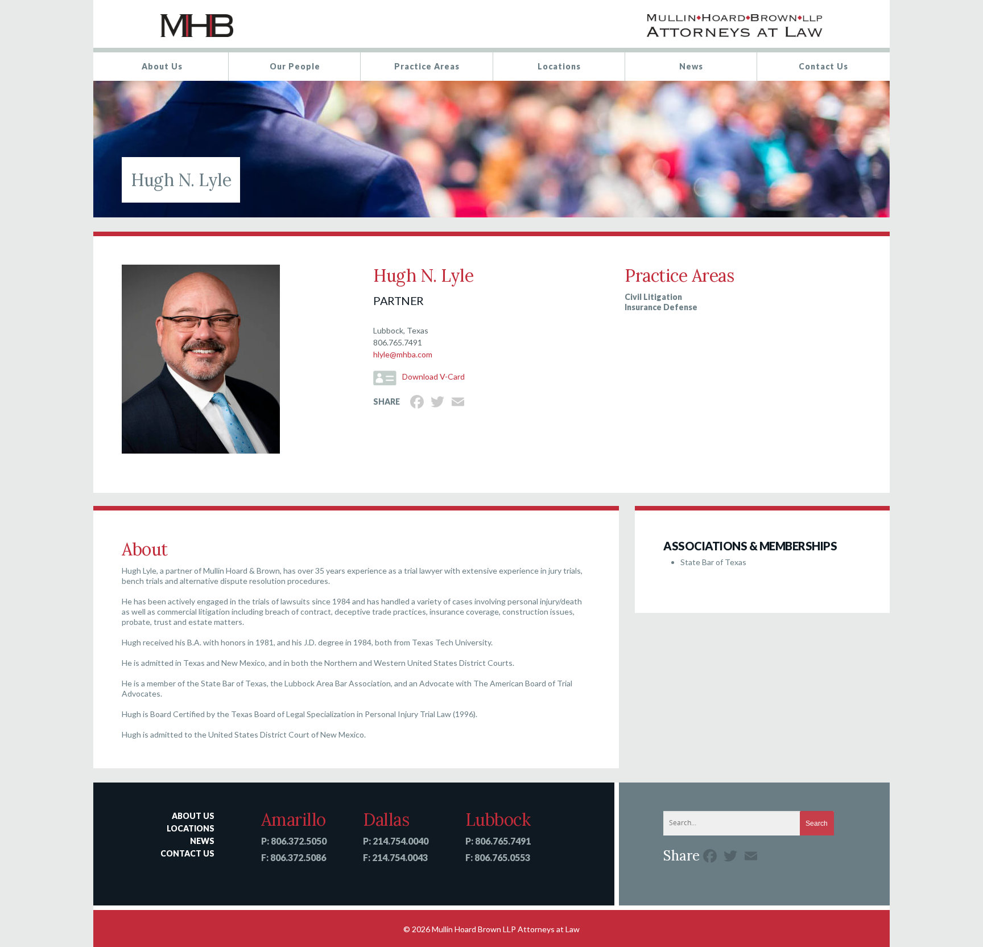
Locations (559, 66)
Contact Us (823, 66)
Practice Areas (427, 66)
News (691, 66)
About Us (162, 66)
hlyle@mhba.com (402, 354)
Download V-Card (433, 376)
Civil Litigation (653, 297)
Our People (295, 66)
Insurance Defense (661, 307)
